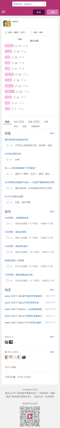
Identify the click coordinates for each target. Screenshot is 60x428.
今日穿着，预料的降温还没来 (19, 274)
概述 (7, 121)
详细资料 (35, 126)
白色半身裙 (10, 91)
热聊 (7, 57)
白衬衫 (8, 51)
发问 (18, 121)
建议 (7, 62)
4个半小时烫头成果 (14, 196)
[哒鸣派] (6, 4)
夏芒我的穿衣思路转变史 (16, 139)
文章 (46, 121)
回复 (33, 121)
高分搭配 (9, 45)
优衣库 (8, 80)
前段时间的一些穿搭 (14, 260)
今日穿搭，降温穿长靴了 (16, 246)
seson (8, 295)
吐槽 (7, 68)
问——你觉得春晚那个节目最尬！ (21, 167)
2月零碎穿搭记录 (13, 153)
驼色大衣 (9, 74)
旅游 (7, 103)
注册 (52, 12)
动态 (24, 126)
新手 (7, 108)
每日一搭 (9, 85)
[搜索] (44, 4)
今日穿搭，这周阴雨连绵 (16, 217)
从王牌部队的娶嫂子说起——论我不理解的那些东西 (29, 182)
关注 (16, 126)
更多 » (52, 133)
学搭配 (8, 97)
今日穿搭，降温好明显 (15, 231)
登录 (39, 12)
